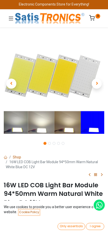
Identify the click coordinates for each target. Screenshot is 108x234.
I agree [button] (95, 226)
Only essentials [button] (71, 226)
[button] (11, 83)
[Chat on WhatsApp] (99, 205)
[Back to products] (96, 175)
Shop (17, 157)
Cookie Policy (29, 212)
